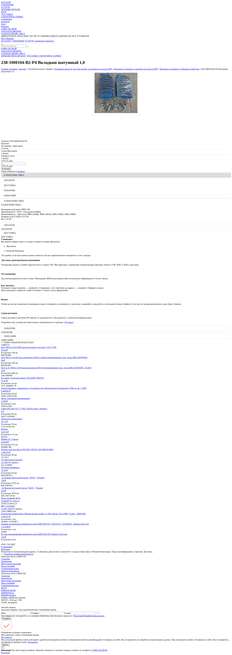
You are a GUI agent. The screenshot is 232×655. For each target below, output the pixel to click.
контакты (5, 21)
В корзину (6, 169)
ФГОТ (4, 588)
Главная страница (9, 69)
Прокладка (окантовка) (11, 419)
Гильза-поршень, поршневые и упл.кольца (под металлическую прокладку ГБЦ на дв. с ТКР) (44, 388)
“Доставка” (69, 322)
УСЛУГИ (5, 7)
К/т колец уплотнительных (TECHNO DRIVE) (22, 378)
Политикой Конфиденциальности (88, 616)
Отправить (6, 618)
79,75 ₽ (4, 422)
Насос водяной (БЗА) (11, 498)
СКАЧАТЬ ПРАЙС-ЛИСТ (13, 34)
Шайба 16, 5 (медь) (9, 439)
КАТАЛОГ (6, 2)
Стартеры (5, 559)
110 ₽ (3, 537)
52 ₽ (3, 370)
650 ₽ (3, 491)
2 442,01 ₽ (5, 516)
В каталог (5, 653)
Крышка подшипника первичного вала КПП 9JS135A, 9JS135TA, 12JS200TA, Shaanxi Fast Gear (45, 524)
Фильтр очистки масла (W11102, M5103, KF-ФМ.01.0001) (27, 449)
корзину (21, 171)
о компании (6, 19)
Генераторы (6, 561)
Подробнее (33, 642)
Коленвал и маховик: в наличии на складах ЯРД (136, 69)
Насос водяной (8, 566)
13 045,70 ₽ (6, 509)
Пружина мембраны (10, 467)
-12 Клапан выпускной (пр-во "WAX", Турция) (22, 478)
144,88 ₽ (5, 442)
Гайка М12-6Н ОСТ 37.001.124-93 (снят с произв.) (24, 408)
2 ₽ (2, 411)
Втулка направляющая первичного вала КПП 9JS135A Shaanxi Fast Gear (34, 534)
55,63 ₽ (4, 470)
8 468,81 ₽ (5, 391)
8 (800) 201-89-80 (9, 29)
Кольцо (4, 429)
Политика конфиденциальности (18, 554)
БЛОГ (4, 12)
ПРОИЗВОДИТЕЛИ (10, 9)
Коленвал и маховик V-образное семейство (179, 69)
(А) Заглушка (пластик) (11, 460)
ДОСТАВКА (7, 14)
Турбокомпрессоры (10, 568)
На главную (6, 637)
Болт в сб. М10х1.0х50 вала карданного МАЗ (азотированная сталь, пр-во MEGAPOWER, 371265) (46, 368)
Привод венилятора (10, 571)
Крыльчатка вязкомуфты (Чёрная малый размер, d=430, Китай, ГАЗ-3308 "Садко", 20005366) (43, 514)
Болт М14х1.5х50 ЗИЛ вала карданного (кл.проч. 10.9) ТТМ (28, 347)
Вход (3, 24)
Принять (5, 645)
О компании (6, 547)
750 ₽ (3, 480)
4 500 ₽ (4, 401)
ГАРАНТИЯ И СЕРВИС (12, 17)
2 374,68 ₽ (5, 527)
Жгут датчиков (8, 506)
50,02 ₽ (4, 350)
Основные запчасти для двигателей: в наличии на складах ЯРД (83, 69)
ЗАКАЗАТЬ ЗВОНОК (11, 31)
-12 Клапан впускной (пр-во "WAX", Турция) (22, 488)
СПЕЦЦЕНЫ (7, 4)
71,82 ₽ (4, 381)
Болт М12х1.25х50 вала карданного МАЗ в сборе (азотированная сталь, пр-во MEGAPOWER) (44, 357)
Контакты (5, 549)
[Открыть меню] (2, 44)
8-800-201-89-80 (8, 590)
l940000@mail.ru (8, 595)
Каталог (22, 69)
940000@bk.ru (7, 593)
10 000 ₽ (5, 501)
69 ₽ (3, 360)
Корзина (5, 26)
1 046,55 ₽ (5, 452)
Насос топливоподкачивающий (15, 398)
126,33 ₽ (5, 432)
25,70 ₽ (4, 462)
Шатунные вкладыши (11, 564)
